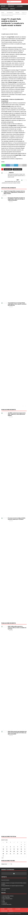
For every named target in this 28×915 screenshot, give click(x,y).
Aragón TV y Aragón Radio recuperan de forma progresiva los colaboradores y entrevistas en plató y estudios (14, 192)
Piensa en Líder (4, 8)
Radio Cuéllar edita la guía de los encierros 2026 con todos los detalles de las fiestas (17, 627)
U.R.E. (3, 900)
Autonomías (10, 12)
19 (10, 851)
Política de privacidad (5, 888)
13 (14, 849)
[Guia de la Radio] (4, 4)
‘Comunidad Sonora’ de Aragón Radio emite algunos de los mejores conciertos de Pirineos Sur (17, 304)
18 (6, 851)
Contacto (12, 8)
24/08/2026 (11, 520)
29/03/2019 (4, 28)
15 (21, 849)
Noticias (3, 6)
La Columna (19, 6)
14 (17, 849)
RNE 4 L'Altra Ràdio (6, 897)
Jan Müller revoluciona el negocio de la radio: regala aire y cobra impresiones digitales (16, 414)
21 (17, 851)
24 (3, 853)
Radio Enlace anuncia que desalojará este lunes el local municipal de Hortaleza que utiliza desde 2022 (17, 732)
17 (3, 851)
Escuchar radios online (6, 904)
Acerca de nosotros (5, 880)
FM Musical (4, 903)
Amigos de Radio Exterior (7, 898)
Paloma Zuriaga (17, 169)
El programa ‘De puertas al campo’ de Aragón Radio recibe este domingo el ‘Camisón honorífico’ (16, 199)
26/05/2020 (4, 195)
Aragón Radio (8, 169)
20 (14, 851)
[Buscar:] (14, 1)
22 (21, 851)
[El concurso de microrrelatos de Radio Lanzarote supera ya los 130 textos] (4, 568)
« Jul (2, 857)
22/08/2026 (11, 735)
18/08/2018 (11, 306)
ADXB (3, 901)
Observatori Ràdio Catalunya (7, 895)
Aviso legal (3, 890)
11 (6, 849)
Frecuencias (11, 6)
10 (3, 849)
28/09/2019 (11, 201)
